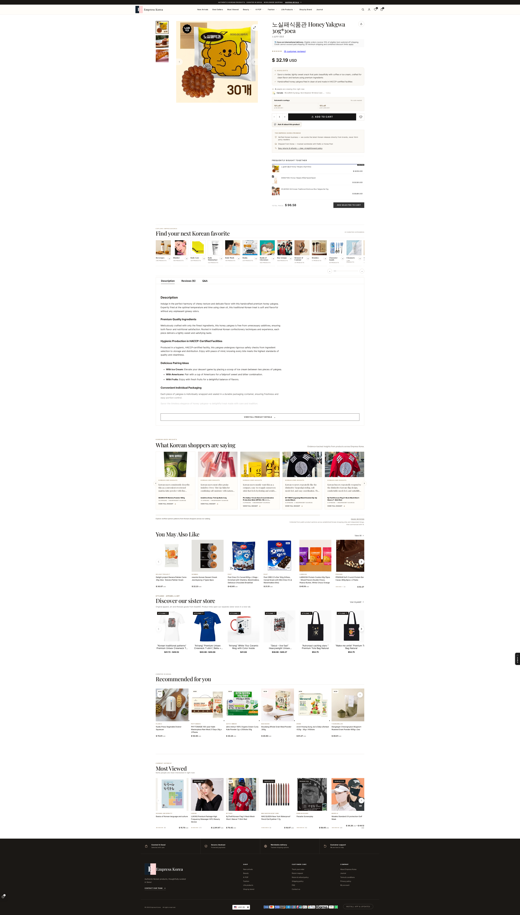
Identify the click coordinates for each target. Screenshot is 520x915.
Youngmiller (337, 724)
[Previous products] (160, 695)
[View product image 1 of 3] (162, 27)
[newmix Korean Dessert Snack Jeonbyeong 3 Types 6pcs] (207, 556)
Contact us (296, 889)
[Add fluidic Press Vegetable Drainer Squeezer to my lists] (175, 718)
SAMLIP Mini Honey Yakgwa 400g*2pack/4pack (298, 178)
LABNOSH (303, 574)
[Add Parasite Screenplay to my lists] (316, 807)
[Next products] (360, 695)
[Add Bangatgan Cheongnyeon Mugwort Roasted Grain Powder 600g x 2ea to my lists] (351, 718)
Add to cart (324, 117)
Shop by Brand (305, 9)
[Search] (363, 9)
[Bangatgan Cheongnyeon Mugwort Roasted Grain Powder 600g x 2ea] (348, 705)
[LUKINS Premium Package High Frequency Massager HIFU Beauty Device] (207, 794)
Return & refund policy (300, 877)
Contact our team (153, 888)
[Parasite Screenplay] (312, 794)
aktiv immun (231, 724)
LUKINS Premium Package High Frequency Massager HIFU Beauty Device (205, 819)
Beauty (246, 9)
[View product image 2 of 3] (162, 41)
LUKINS (194, 813)
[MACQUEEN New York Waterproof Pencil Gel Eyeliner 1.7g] (277, 794)
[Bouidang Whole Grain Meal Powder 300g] (277, 705)
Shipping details (292, 2)
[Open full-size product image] (254, 27)
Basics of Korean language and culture (172, 816)
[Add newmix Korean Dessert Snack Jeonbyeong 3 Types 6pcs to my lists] (211, 568)
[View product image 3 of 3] (162, 55)
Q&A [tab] (205, 280)
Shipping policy (297, 881)
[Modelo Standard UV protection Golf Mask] (348, 794)
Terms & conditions (347, 877)
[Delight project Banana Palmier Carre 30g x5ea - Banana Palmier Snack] (172, 556)
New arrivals (248, 869)
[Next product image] (254, 62)
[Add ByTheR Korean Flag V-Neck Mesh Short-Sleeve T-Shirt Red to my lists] (245, 807)
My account (344, 885)
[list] (260, 253)
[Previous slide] (155, 483)
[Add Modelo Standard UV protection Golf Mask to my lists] (351, 807)
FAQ (293, 885)
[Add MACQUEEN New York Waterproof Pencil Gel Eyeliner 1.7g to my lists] (281, 807)
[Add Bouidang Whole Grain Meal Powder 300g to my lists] (281, 718)
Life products (248, 885)
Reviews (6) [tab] (188, 280)
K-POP (258, 9)
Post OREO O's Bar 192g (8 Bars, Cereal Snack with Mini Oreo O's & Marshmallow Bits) (278, 580)
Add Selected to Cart (349, 205)
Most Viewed (233, 9)
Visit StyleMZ (357, 602)
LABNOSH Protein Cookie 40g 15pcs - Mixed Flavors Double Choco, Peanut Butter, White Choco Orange (315, 580)
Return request (297, 873)
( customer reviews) (295, 51)
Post (230, 574)
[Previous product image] (179, 62)
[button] (168, 568)
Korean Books (302, 813)
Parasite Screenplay (305, 816)
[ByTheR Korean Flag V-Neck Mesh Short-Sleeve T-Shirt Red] (242, 794)
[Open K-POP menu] (263, 9)
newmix (195, 574)
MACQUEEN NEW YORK (270, 813)
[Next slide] (364, 483)
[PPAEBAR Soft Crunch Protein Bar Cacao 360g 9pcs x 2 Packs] (351, 556)
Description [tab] (168, 280)
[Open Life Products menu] (294, 9)
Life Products (287, 9)
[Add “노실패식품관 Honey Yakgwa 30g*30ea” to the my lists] (360, 116)
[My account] (369, 9)
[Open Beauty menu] (250, 9)
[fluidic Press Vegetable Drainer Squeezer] (172, 705)
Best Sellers (217, 9)
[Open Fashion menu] (276, 9)
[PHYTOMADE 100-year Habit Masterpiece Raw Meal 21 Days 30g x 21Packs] (207, 705)
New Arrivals (202, 9)
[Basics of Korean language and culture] (172, 794)
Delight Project (163, 574)
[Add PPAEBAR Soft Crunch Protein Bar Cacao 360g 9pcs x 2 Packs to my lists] (354, 568)
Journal (319, 9)
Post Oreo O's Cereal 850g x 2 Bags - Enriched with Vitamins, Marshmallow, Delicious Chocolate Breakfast (243, 580)
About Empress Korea (348, 869)
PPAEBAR (339, 574)
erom (299, 724)
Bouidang (265, 724)
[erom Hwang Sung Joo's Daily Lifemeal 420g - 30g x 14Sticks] (312, 705)
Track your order (298, 869)
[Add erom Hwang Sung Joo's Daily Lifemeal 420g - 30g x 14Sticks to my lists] (316, 718)
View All (358, 535)
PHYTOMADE (196, 724)
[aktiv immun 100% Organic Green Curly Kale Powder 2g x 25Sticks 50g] (242, 705)
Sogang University (164, 813)
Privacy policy (345, 881)
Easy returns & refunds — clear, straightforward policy (300, 148)
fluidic (159, 724)
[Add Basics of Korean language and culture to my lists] (175, 807)
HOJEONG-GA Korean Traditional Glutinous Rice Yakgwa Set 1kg (304, 189)
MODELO (335, 813)
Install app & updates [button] (358, 907)
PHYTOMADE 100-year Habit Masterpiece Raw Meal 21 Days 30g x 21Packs (206, 729)
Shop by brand (248, 889)
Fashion (271, 9)
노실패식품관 (278, 36)
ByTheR (229, 813)
